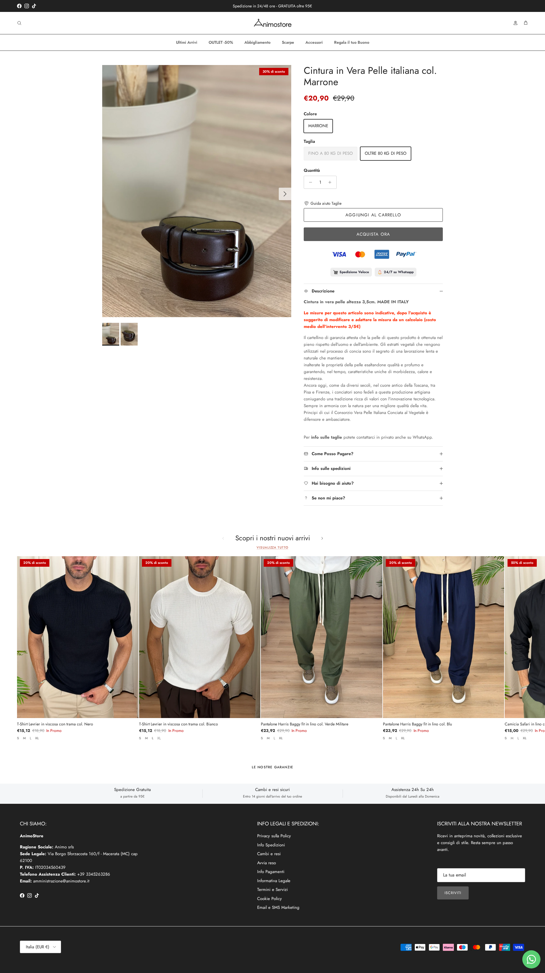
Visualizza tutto (272, 547)
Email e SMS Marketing (278, 907)
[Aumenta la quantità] (331, 182)
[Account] (514, 23)
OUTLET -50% (221, 42)
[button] (322, 203)
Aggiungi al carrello (373, 215)
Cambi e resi (269, 854)
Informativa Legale (273, 881)
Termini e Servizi (272, 889)
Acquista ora (373, 234)
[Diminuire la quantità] (309, 182)
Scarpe (288, 42)
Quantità (312, 170)
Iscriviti (453, 892)
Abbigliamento (257, 42)
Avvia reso (266, 863)
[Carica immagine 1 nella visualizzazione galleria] (196, 191)
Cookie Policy (269, 898)
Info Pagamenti (270, 872)
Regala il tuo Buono (351, 42)
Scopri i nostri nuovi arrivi (272, 538)
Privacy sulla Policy (274, 836)
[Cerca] (19, 23)
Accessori (314, 42)
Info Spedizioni (271, 845)
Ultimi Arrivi (186, 42)
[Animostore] (272, 23)
